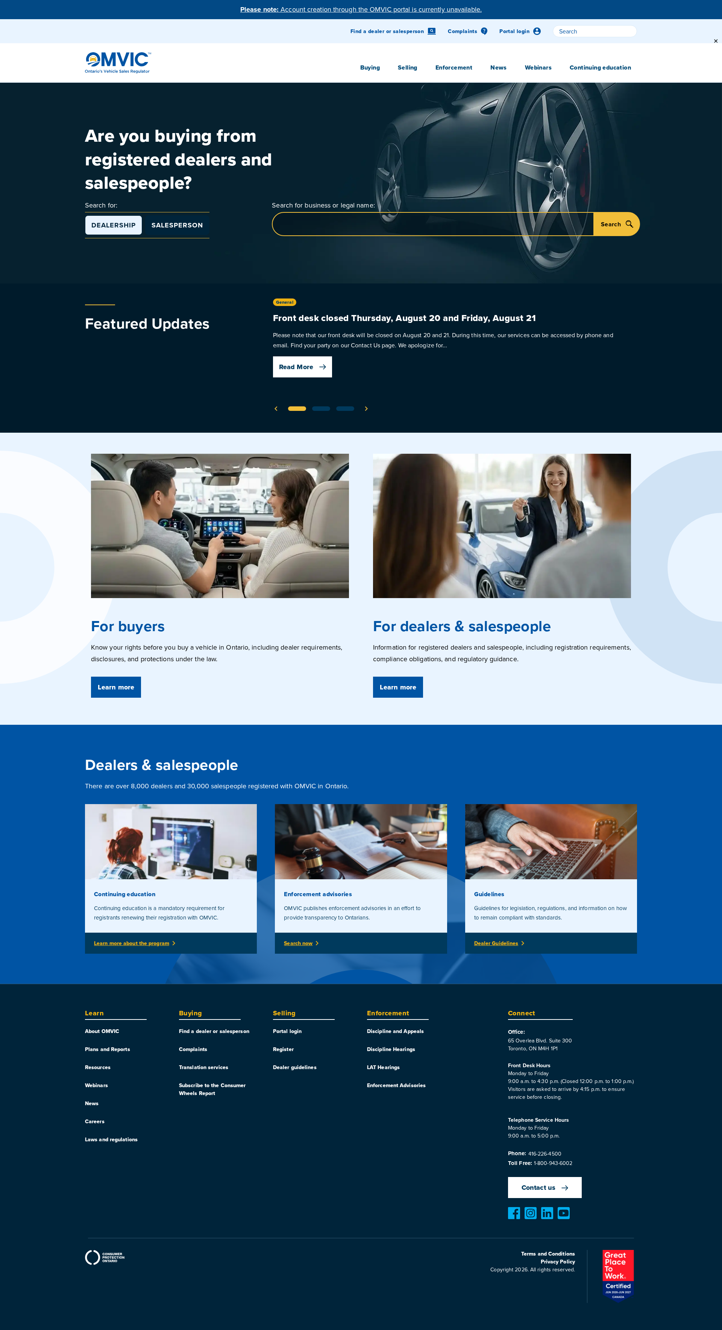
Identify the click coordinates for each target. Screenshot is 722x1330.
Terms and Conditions (548, 1253)
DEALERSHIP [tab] (113, 225)
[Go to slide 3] (345, 408)
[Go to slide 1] (297, 408)
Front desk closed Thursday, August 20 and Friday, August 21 (404, 317)
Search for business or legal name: (323, 205)
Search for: (101, 205)
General (284, 302)
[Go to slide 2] (321, 408)
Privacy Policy (558, 1261)
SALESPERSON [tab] (177, 225)
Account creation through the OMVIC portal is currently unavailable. (361, 9)
